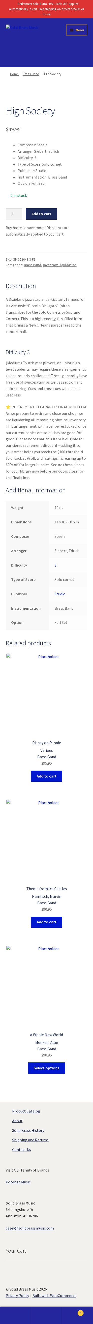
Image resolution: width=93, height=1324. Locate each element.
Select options (46, 1067)
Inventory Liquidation (60, 265)
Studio (60, 593)
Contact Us (21, 1149)
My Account (15, 1315)
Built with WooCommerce (54, 1295)
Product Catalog (26, 1111)
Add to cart (41, 213)
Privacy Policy (17, 1295)
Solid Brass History (28, 1130)
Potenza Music (18, 1181)
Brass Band (31, 74)
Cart (71, 1311)
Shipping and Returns (30, 1139)
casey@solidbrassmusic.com (30, 1228)
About (17, 1120)
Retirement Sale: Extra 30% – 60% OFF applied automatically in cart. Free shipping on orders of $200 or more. (46, 9)
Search (46, 1315)
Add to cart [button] (47, 776)
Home (14, 74)
